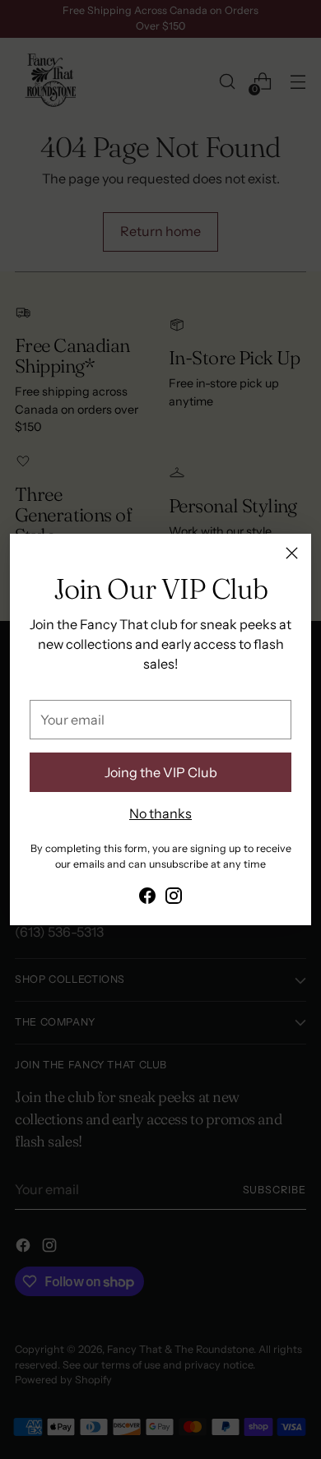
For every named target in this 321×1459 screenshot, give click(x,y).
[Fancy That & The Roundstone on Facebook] (147, 898)
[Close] (292, 553)
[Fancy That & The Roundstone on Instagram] (174, 898)
